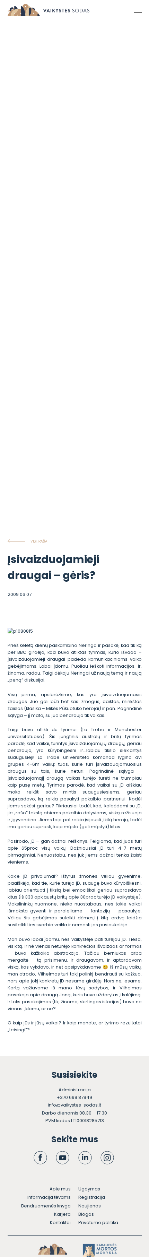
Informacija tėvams (49, 1197)
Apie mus (60, 1189)
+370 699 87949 (74, 1097)
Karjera (62, 1214)
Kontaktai (60, 1222)
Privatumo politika (98, 1222)
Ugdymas (89, 1189)
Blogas (86, 1214)
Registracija (91, 1197)
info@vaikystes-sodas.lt (74, 1105)
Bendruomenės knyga (46, 1206)
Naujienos (89, 1206)
